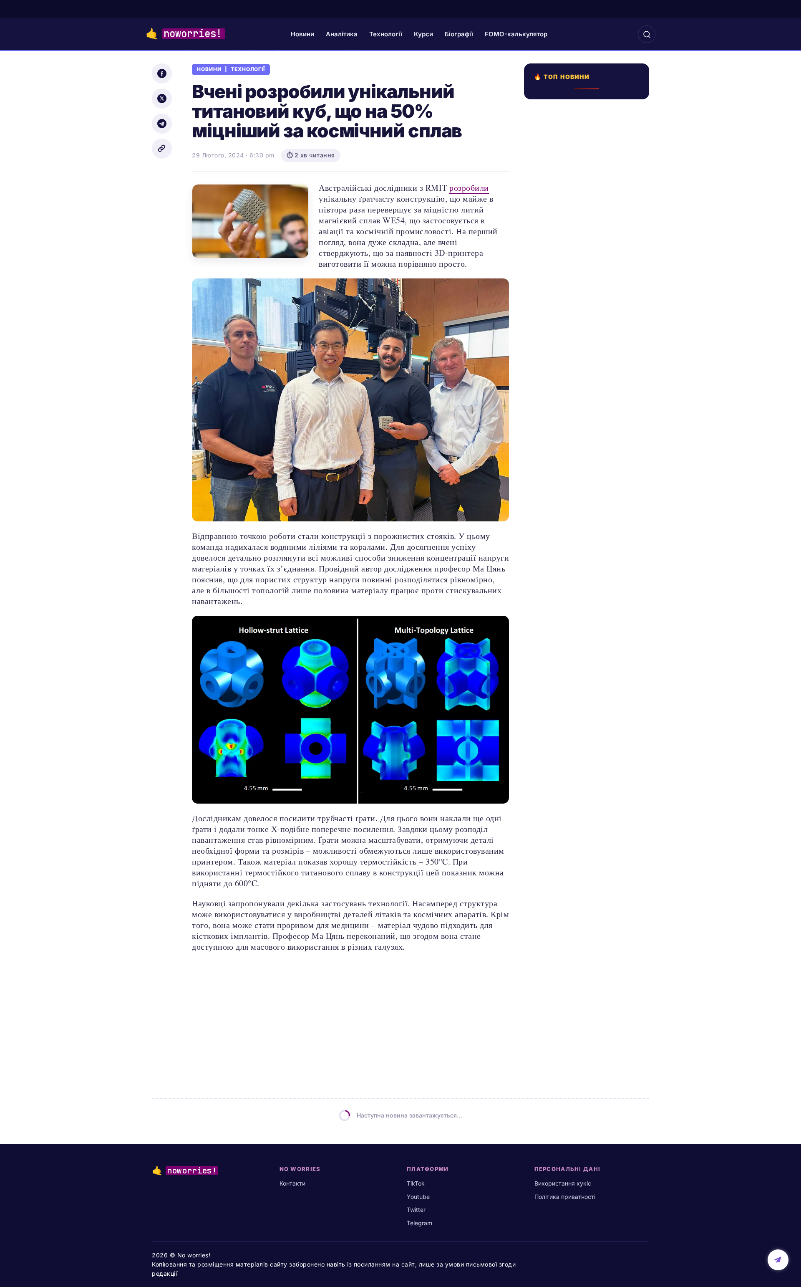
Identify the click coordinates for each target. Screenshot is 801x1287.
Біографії (459, 34)
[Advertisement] (589, 403)
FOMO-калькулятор (516, 34)
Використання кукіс (562, 1183)
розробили (469, 187)
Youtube (418, 1196)
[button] (646, 34)
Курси (423, 34)
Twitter (416, 1209)
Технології (385, 34)
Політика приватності (564, 1196)
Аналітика (342, 34)
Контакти (292, 1183)
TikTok (416, 1183)
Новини (302, 34)
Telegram (419, 1222)
